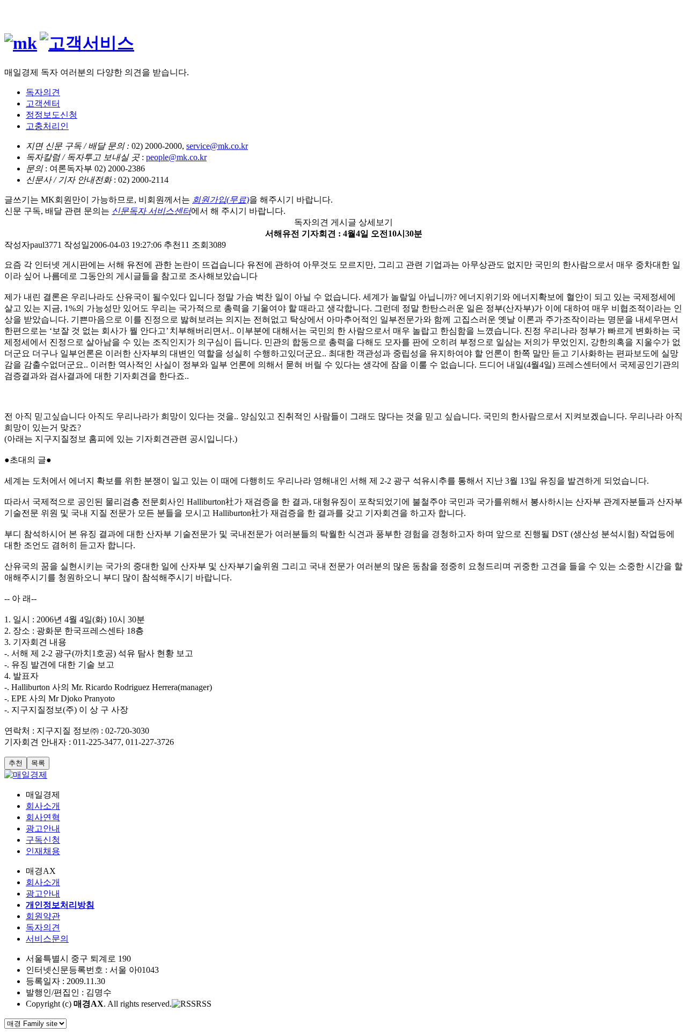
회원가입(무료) (220, 199)
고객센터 (43, 103)
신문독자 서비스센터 (151, 211)
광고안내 (43, 828)
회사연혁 (43, 817)
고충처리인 (47, 126)
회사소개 (43, 805)
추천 (16, 763)
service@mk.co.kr (217, 145)
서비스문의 (47, 938)
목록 (38, 763)
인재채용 (43, 851)
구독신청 (43, 839)
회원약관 (43, 916)
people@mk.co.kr (176, 157)
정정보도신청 (51, 114)
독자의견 (43, 92)
